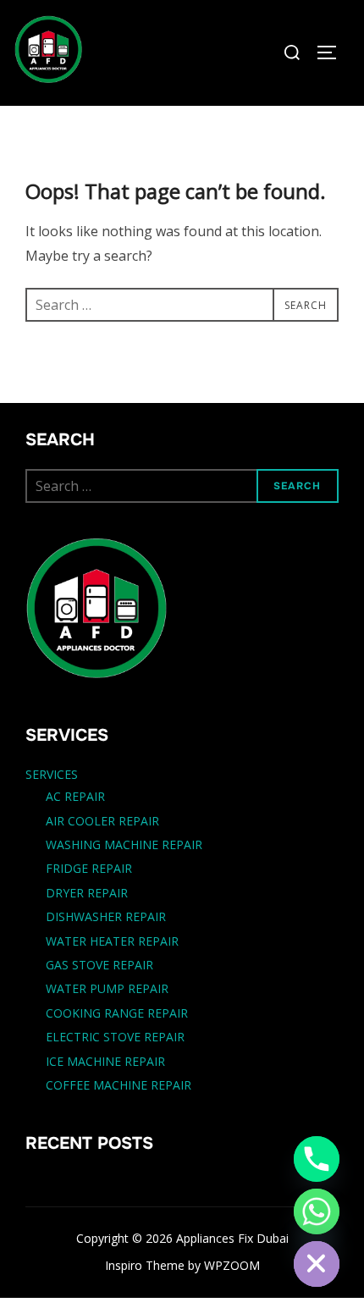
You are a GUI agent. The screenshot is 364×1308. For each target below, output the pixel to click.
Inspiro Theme (145, 1265)
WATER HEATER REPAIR (112, 941)
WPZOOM (232, 1265)
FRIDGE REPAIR (89, 868)
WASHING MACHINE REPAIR (124, 844)
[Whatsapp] (316, 1211)
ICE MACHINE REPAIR (105, 1061)
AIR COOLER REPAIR (102, 821)
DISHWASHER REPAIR (106, 916)
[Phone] (316, 1159)
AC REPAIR (75, 796)
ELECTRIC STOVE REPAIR (115, 1037)
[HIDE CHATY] (316, 1264)
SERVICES (51, 774)
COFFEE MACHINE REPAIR (118, 1085)
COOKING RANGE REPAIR (117, 1013)
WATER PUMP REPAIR (107, 988)
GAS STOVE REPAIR (99, 965)
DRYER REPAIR (87, 893)
